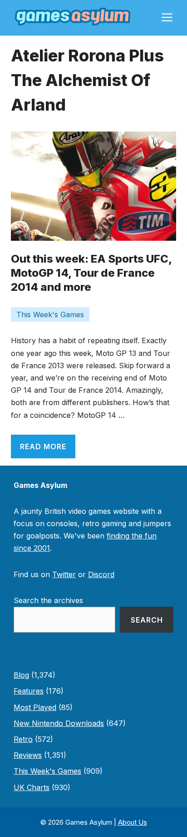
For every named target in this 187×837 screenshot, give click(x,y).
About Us (132, 822)
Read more (43, 446)
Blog (21, 675)
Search (147, 619)
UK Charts (31, 787)
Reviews (28, 755)
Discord (101, 574)
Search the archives (48, 600)
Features (29, 690)
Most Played (35, 707)
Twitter (64, 574)
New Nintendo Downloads (59, 723)
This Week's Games (50, 314)
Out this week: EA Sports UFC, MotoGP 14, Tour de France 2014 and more (91, 273)
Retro (23, 739)
